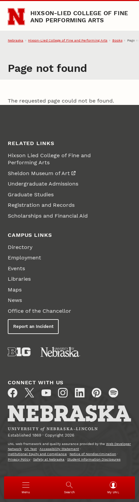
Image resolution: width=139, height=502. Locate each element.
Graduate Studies (31, 194)
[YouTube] (46, 392)
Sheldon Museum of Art (39, 173)
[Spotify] (113, 392)
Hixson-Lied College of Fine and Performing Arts (79, 16)
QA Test (30, 449)
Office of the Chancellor (39, 311)
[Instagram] (62, 392)
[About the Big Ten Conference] (19, 352)
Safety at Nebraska (48, 459)
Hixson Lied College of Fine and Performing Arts (49, 159)
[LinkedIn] (79, 392)
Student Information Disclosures (93, 459)
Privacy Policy (19, 459)
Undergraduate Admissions (43, 183)
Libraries (19, 279)
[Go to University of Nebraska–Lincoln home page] (16, 16)
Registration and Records (41, 205)
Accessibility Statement (59, 449)
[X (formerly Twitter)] (29, 392)
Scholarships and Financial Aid (48, 216)
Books (117, 40)
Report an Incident (33, 326)
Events (16, 268)
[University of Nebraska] (60, 352)
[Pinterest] (96, 392)
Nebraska (15, 40)
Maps (15, 289)
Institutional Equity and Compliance (37, 454)
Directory (20, 247)
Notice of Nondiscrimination (93, 454)
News (15, 300)
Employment (24, 257)
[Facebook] (12, 392)
